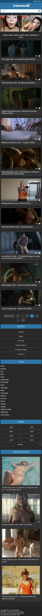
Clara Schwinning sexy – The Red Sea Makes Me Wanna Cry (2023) (19, 598)
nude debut (5, 415)
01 (17, 316)
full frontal (4, 382)
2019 (31, 440)
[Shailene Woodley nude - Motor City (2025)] (21, 522)
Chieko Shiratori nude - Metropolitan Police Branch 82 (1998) (20, 561)
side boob (4, 393)
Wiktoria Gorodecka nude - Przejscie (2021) (18, 142)
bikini (3, 390)
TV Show (21, 341)
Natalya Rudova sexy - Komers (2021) (16, 203)
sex (2, 371)
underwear (5, 379)
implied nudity (6, 409)
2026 (11, 427)
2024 (11, 431)
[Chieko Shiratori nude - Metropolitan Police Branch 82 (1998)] (21, 557)
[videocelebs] (21, 7)
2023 (31, 431)
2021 (31, 436)
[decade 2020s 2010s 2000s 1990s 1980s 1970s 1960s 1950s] (21, 444)
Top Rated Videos (21, 349)
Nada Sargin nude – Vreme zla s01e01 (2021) (19, 285)
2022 (11, 436)
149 (23, 320)
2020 (11, 440)
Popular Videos (21, 345)
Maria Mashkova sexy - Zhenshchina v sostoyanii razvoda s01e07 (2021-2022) (20, 173)
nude (2, 366)
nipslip (3, 407)
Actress (21, 332)
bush (2, 385)
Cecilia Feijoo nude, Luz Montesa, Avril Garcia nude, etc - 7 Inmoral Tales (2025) (20, 489)
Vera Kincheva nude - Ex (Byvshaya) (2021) (18, 83)
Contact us (21, 354)
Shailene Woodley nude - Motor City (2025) (17, 524)
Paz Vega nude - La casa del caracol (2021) (18, 59)
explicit (3, 404)
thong (3, 401)
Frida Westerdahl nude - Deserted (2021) (17, 227)
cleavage (4, 388)
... (22, 316)
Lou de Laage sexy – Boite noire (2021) (17, 308)
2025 (31, 427)
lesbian (3, 396)
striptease (4, 412)
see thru (4, 398)
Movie (21, 336)
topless (3, 369)
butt (2, 374)
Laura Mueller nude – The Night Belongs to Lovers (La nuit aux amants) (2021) (21, 257)
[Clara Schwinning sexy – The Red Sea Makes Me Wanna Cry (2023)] (21, 594)
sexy (2, 377)
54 (27, 316)
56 (37, 316)
